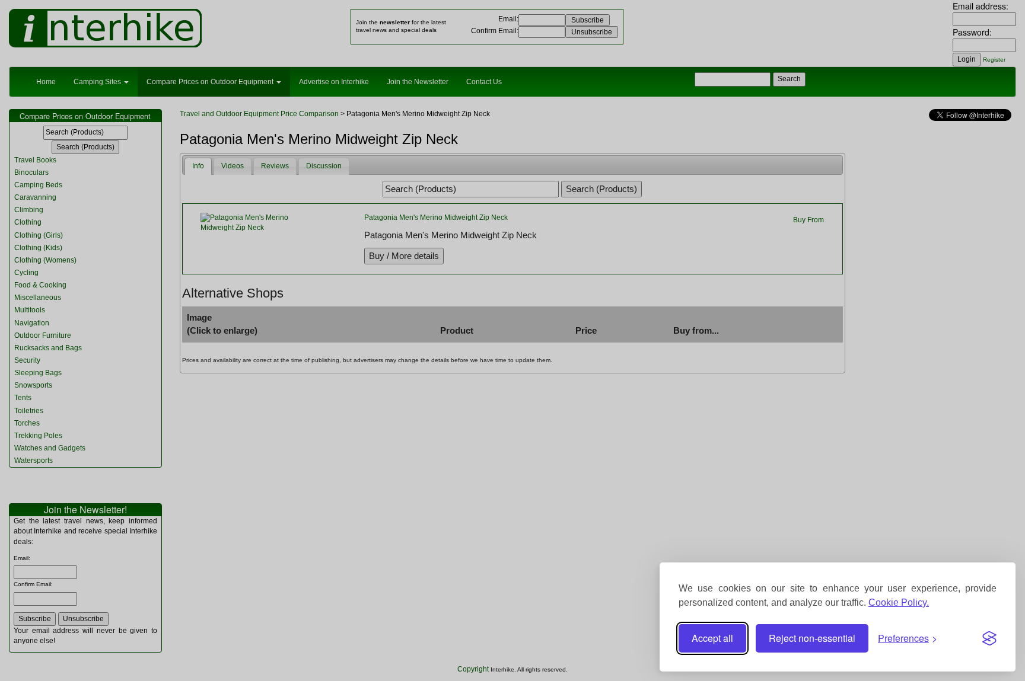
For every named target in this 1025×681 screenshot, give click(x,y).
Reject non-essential (812, 638)
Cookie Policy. (898, 602)
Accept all (712, 638)
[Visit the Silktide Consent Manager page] (989, 638)
